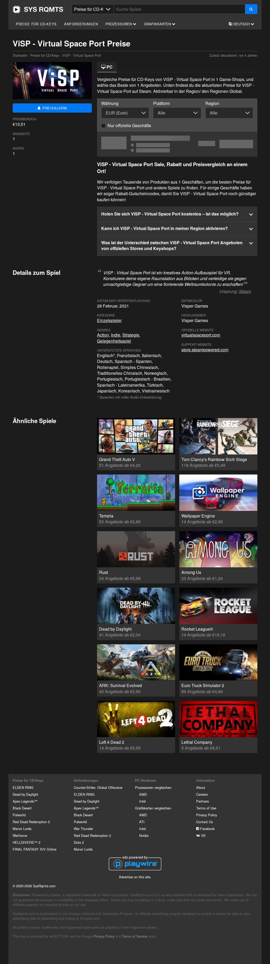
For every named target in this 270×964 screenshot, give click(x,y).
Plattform (161, 103)
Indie (115, 335)
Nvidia (143, 835)
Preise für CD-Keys (36, 23)
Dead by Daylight (25, 794)
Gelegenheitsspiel (114, 341)
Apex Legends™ (25, 801)
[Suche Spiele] (251, 9)
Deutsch (241, 23)
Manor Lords (22, 828)
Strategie (130, 335)
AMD (143, 794)
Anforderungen (81, 23)
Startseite (38, 9)
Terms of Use (206, 807)
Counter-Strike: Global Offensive (98, 787)
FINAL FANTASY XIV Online (34, 849)
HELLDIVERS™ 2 (26, 842)
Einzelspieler (109, 320)
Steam (245, 291)
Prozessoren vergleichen (153, 787)
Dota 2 (79, 842)
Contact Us (204, 821)
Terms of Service (134, 936)
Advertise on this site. (135, 876)
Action (103, 335)
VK (203, 835)
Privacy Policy (206, 814)
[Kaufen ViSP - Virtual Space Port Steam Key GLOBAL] (177, 144)
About (200, 787)
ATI (141, 821)
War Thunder (83, 828)
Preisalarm (54, 108)
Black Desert (22, 807)
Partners (202, 801)
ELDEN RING (23, 787)
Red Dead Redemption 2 (31, 821)
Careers (202, 794)
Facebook (207, 828)
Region (212, 103)
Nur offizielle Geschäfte (129, 125)
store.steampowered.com (204, 350)
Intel (142, 801)
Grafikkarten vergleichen (153, 807)
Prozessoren (119, 23)
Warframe (20, 835)
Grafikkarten (158, 23)
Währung (109, 103)
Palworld (19, 814)
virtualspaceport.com (200, 335)
